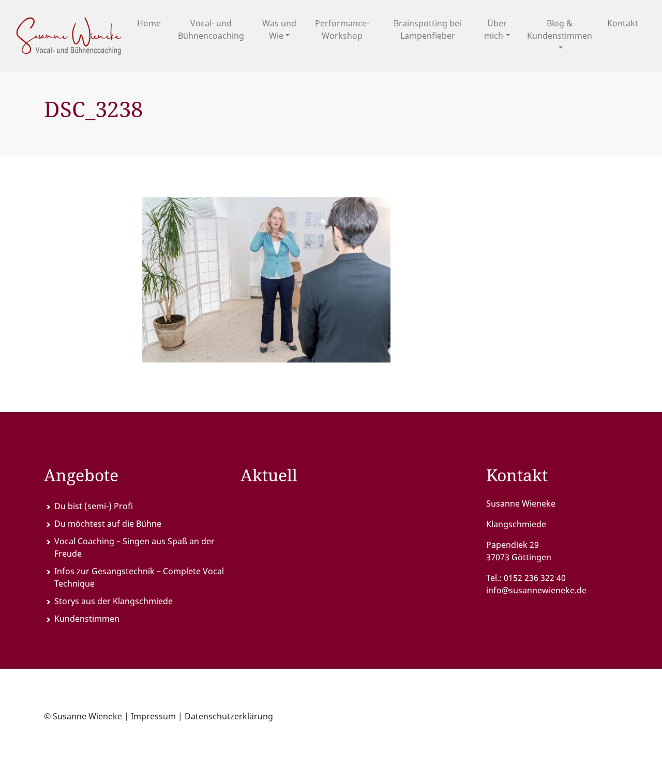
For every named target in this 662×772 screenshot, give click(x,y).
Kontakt (622, 23)
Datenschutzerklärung (229, 716)
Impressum (153, 716)
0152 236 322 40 (535, 578)
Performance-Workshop (342, 29)
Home (149, 23)
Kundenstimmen (86, 618)
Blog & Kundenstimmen (559, 29)
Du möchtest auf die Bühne (107, 523)
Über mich (495, 29)
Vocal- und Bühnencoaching (211, 29)
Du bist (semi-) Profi (93, 506)
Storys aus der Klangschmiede (113, 601)
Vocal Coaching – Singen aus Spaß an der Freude (134, 547)
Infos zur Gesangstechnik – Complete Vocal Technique (139, 577)
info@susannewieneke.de (536, 590)
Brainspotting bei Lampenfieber (427, 29)
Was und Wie (279, 29)
